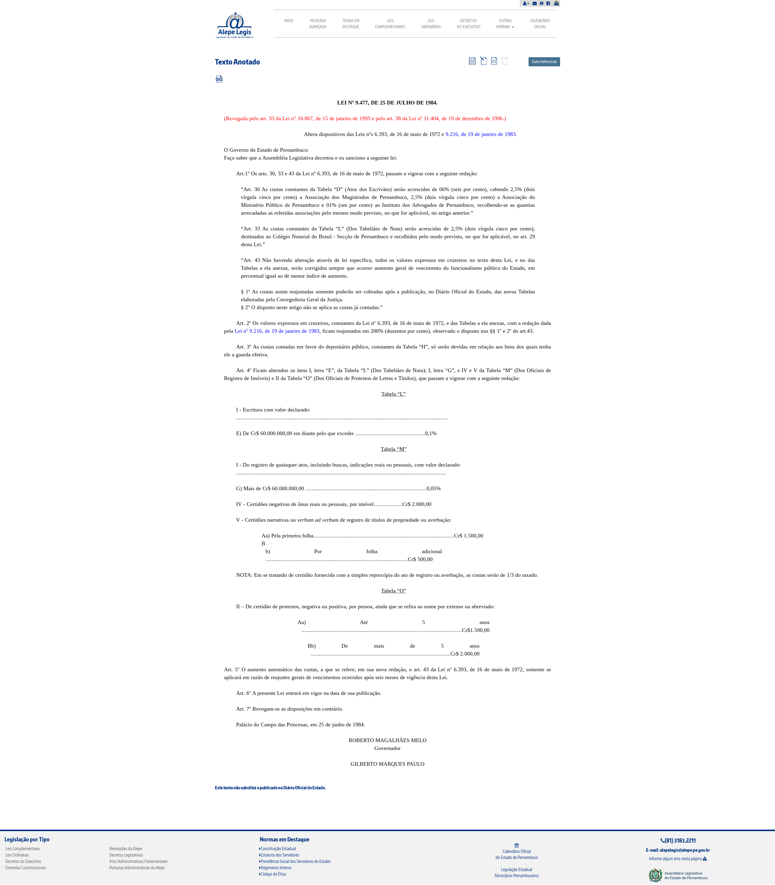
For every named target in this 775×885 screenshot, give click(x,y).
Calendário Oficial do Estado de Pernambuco (517, 854)
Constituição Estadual (278, 848)
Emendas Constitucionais (25, 867)
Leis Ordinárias (431, 23)
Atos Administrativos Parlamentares (138, 861)
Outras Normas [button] (504, 23)
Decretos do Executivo (468, 23)
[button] (526, 3)
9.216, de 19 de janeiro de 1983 (481, 134)
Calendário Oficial (540, 23)
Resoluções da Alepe (125, 848)
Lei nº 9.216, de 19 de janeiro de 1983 (277, 331)
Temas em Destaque (350, 23)
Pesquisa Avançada (317, 23)
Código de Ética (273, 874)
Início (288, 20)
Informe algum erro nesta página (676, 858)
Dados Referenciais (544, 61)
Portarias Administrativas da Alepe (137, 867)
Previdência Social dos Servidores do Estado (296, 861)
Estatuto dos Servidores (280, 854)
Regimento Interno (276, 867)
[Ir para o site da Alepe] (678, 874)
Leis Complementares (390, 23)
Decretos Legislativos (126, 854)
